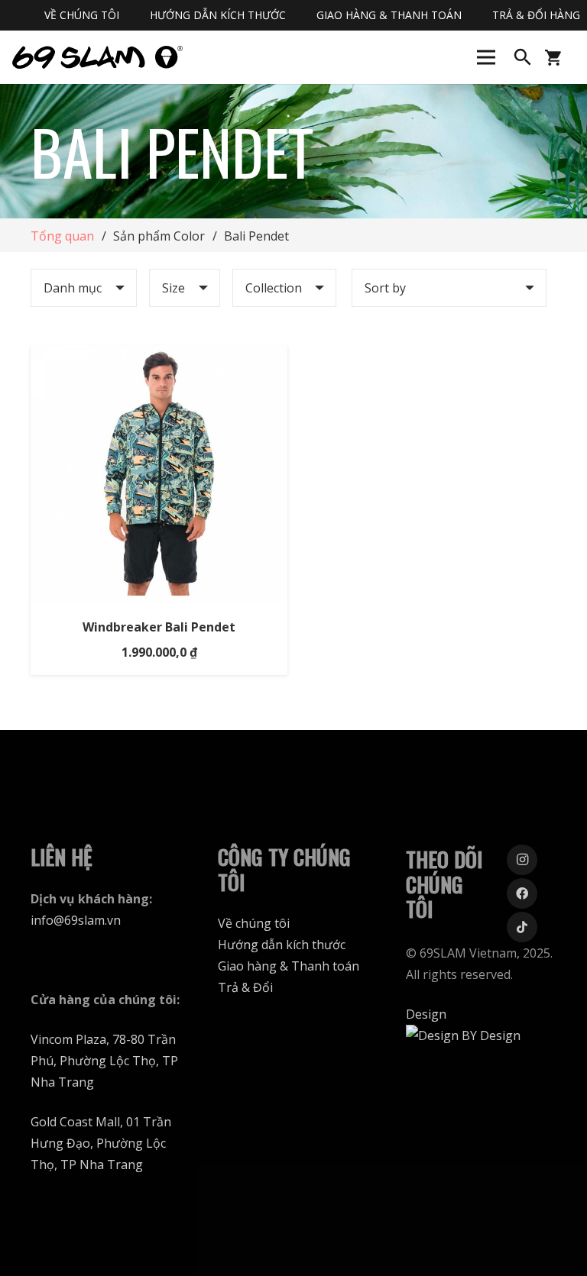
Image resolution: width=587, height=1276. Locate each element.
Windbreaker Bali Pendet (159, 627)
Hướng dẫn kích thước (281, 944)
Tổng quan (62, 236)
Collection (273, 287)
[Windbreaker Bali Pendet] (159, 355)
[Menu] (486, 57)
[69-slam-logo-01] (97, 57)
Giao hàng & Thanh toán (288, 966)
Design (426, 1014)
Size (173, 287)
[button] (523, 57)
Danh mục (73, 287)
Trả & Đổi (245, 987)
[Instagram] (522, 860)
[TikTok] (522, 927)
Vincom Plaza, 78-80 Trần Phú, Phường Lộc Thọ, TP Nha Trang (104, 1060)
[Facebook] (522, 893)
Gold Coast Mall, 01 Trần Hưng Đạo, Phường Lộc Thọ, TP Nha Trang (101, 1143)
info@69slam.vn (76, 920)
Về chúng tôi (254, 923)
